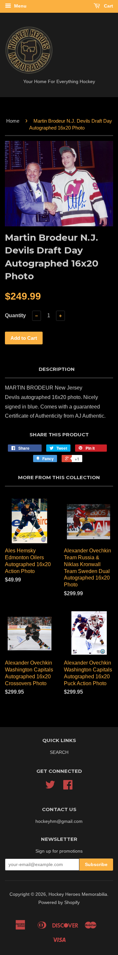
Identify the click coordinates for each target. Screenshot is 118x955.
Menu (20, 6)
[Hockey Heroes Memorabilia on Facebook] (68, 787)
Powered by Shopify (59, 902)
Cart (108, 6)
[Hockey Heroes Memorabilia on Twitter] (50, 787)
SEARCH (59, 752)
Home (12, 121)
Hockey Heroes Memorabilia (78, 894)
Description (57, 369)
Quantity (15, 315)
